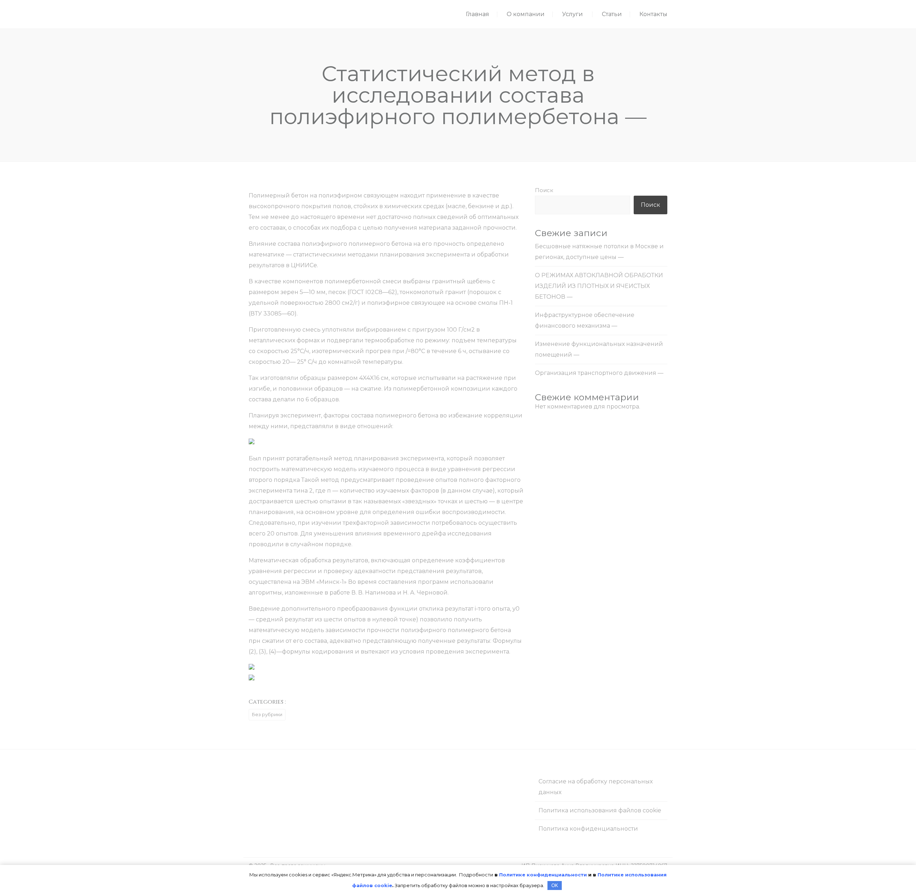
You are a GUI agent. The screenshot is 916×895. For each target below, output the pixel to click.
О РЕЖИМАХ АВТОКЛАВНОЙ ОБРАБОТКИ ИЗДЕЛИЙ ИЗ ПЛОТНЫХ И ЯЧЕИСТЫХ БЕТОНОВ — (599, 286)
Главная (477, 14)
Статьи (612, 14)
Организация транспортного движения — (599, 373)
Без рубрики (267, 714)
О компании (526, 14)
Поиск (544, 190)
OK (554, 885)
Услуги (572, 14)
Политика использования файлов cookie (600, 810)
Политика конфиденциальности (588, 828)
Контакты (653, 14)
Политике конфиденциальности (543, 874)
